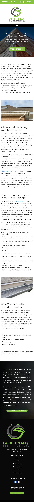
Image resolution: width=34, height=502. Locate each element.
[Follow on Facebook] (15, 482)
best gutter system (19, 39)
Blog (26, 39)
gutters (25, 136)
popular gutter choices (17, 43)
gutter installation (10, 41)
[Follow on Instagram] (19, 482)
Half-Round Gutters (9, 254)
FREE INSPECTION (8, 2)
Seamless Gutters (8, 232)
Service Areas (17, 473)
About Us (17, 461)
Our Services (17, 464)
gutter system (19, 201)
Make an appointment (17, 493)
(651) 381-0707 (25, 2)
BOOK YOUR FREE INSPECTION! (17, 410)
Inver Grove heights (22, 41)
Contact (17, 470)
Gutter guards (5, 171)
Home (17, 458)
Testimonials (17, 467)
